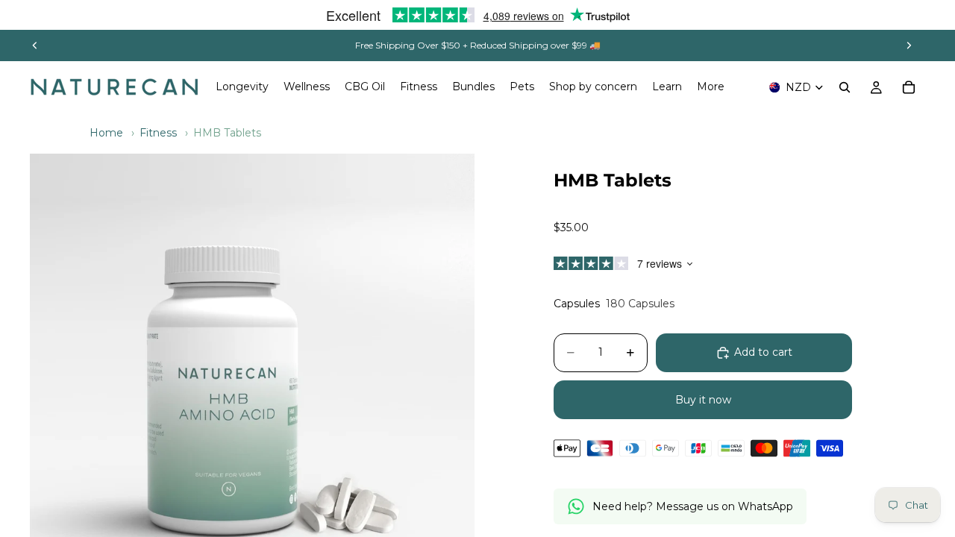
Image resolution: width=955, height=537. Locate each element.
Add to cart (763, 352)
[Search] (844, 87)
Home (106, 132)
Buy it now (703, 399)
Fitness (158, 132)
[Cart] (908, 87)
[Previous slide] (35, 45)
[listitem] (710, 87)
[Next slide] (908, 45)
